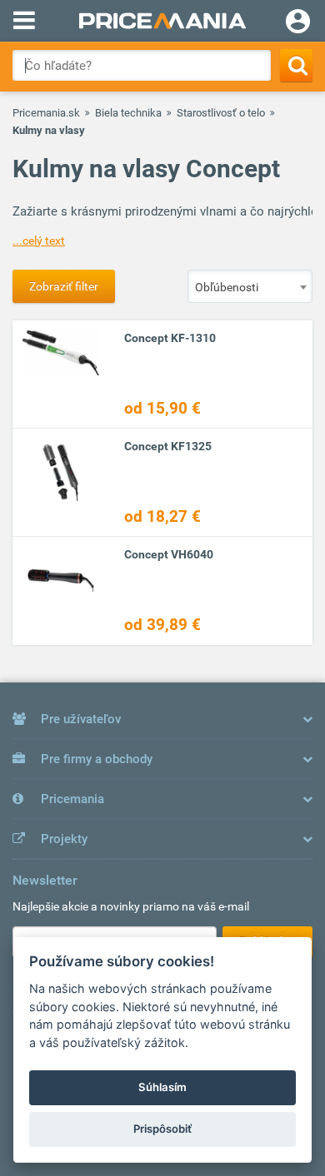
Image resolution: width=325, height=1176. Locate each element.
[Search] (296, 65)
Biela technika (128, 113)
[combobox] (250, 286)
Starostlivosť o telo (221, 113)
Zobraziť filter (63, 286)
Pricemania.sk (46, 113)
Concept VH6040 (168, 554)
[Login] (297, 23)
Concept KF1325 (168, 446)
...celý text (38, 240)
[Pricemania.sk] (162, 21)
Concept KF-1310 (170, 338)
